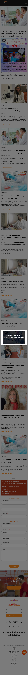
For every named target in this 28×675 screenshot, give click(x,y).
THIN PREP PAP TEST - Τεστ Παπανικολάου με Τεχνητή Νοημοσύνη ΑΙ (14, 337)
